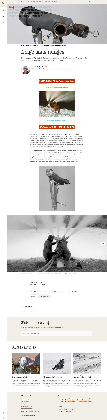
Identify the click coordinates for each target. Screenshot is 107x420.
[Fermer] (90, 2)
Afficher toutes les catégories (64, 411)
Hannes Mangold (77, 375)
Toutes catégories (44, 296)
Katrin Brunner (46, 375)
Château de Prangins (81, 399)
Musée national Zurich (70, 399)
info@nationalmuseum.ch (26, 406)
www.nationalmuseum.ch (26, 407)
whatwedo (37, 411)
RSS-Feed (60, 406)
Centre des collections (79, 401)
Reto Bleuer (15, 375)
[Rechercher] (3, 3)
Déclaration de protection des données (66, 409)
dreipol (26, 411)
